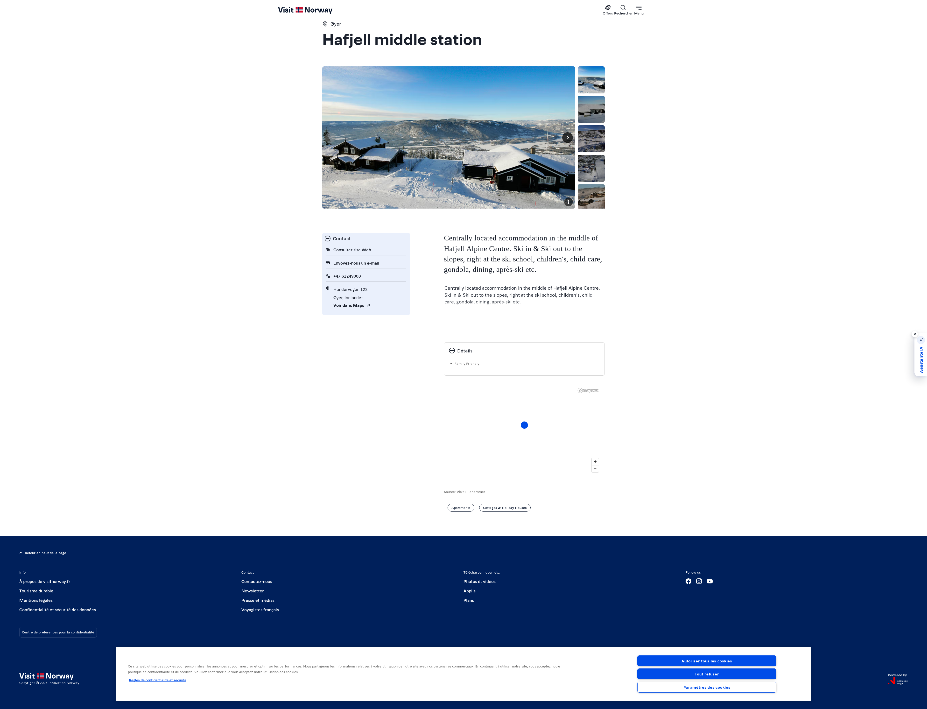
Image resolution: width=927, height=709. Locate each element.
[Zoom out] (595, 468)
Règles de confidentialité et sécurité (157, 680)
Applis (470, 590)
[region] (524, 430)
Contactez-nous (256, 581)
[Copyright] (568, 201)
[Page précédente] (330, 137)
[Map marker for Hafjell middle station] (524, 425)
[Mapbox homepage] (588, 390)
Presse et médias (257, 600)
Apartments (461, 507)
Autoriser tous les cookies (706, 660)
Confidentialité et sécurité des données (57, 609)
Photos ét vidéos (480, 581)
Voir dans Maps (348, 305)
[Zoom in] (595, 461)
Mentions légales (36, 600)
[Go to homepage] (313, 10)
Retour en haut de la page (45, 552)
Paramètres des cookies (706, 687)
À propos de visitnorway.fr (44, 581)
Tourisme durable (36, 590)
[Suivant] (567, 137)
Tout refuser (707, 673)
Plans (469, 600)
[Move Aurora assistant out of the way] (915, 334)
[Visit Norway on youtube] (710, 581)
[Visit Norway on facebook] (688, 581)
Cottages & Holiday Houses (505, 507)
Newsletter (252, 590)
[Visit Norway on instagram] (699, 581)
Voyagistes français (260, 609)
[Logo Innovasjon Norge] (898, 681)
